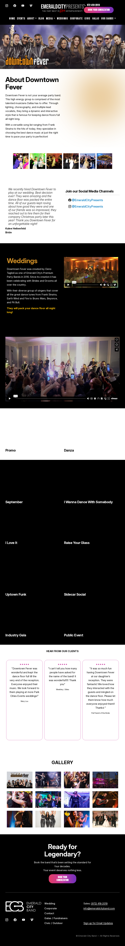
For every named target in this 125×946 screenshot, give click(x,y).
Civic (87, 18)
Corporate (76, 18)
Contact (49, 913)
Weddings (62, 18)
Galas (95, 18)
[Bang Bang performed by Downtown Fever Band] (92, 431)
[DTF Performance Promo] (33, 431)
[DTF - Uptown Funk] (33, 575)
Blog (41, 18)
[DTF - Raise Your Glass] (92, 523)
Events (21, 18)
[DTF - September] (33, 482)
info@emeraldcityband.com (99, 908)
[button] (19, 779)
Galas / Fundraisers (56, 918)
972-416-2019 (93, 5)
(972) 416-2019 (99, 903)
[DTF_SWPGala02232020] (33, 616)
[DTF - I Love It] (33, 523)
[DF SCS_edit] (92, 575)
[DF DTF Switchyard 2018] (92, 616)
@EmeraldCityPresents (87, 200)
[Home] (62, 8)
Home (12, 18)
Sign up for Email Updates (98, 923)
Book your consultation (62, 879)
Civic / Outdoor (53, 923)
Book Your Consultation (99, 10)
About (31, 18)
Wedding (49, 903)
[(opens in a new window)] (6, 6)
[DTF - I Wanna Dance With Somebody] (92, 482)
